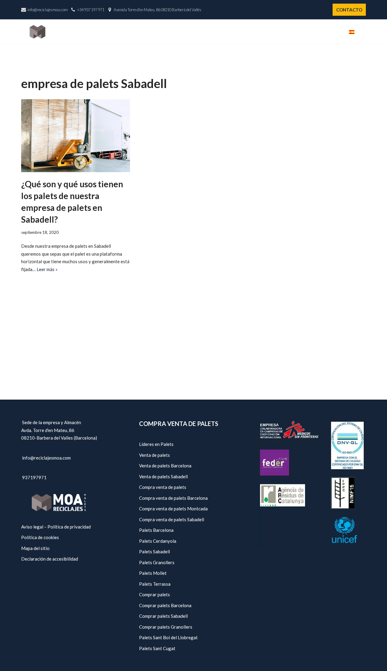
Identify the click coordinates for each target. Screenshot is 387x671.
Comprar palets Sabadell (163, 616)
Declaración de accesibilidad (49, 558)
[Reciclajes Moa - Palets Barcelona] (51, 31)
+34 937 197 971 (90, 9)
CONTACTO (349, 9)
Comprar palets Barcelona (165, 605)
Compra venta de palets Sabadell (171, 519)
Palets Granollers (156, 562)
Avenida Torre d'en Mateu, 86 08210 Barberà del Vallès (157, 9)
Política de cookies (40, 537)
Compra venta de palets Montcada (173, 508)
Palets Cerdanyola (157, 541)
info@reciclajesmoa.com (48, 9)
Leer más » (47, 269)
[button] (364, 32)
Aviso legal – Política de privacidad (56, 526)
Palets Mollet (153, 573)
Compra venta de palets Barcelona (173, 498)
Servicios (275, 31)
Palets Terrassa (155, 584)
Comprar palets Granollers (165, 627)
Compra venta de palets (162, 487)
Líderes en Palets (156, 444)
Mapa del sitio (35, 548)
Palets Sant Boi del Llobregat (168, 637)
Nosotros (209, 31)
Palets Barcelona (156, 530)
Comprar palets (154, 594)
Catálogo (242, 31)
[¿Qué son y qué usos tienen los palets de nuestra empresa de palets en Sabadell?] (75, 135)
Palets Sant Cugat (157, 648)
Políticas (306, 31)
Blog (333, 31)
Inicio (181, 31)
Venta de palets (154, 455)
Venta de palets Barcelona (165, 465)
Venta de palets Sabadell (163, 476)
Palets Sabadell (154, 551)
